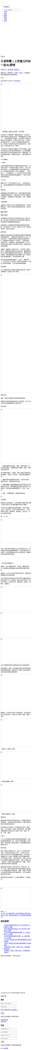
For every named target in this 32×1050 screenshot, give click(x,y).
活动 (5, 21)
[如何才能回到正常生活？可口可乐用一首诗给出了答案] (17, 927)
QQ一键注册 (4, 1048)
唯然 (5, 17)
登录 (18, 956)
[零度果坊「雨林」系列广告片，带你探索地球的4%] (17, 949)
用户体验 (10, 69)
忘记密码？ (14, 1010)
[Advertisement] (16, 39)
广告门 (20, 73)
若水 (2, 81)
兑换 (5, 19)
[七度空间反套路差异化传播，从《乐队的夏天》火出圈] (17, 934)
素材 (5, 15)
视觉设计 (17, 69)
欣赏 (5, 13)
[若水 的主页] (3, 56)
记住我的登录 (6, 1010)
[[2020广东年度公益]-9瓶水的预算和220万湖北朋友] (17, 941)
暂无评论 (17, 81)
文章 (5, 11)
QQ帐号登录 (4, 1019)
